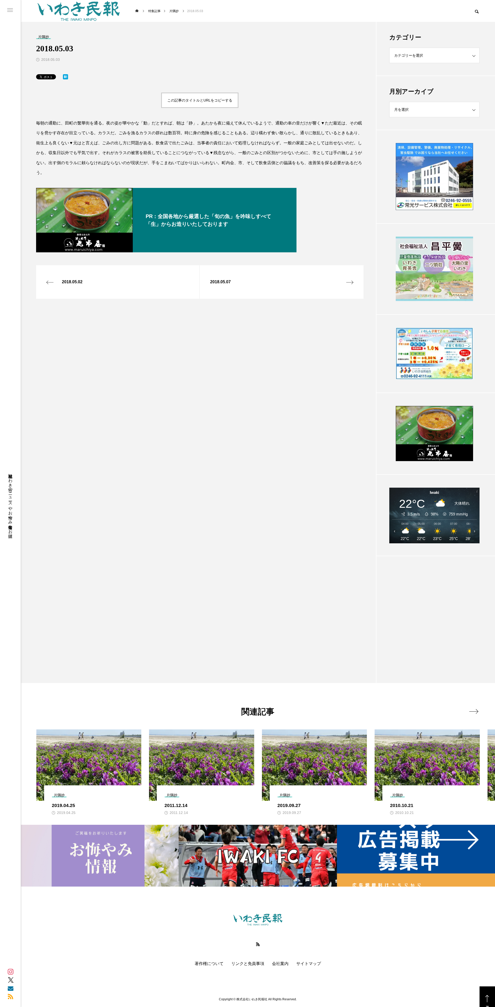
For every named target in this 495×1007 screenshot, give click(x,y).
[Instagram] (10, 972)
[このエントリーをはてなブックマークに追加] (65, 78)
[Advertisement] (434, 606)
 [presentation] (473, 711)
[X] (10, 980)
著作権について (209, 964)
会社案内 (280, 964)
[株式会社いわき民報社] (78, 11)
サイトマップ (308, 964)
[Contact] (10, 988)
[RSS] (10, 996)
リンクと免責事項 (247, 964)
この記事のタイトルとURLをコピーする (199, 100)
